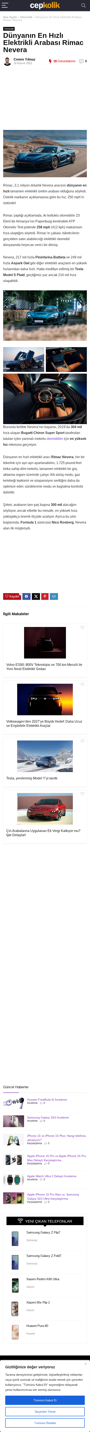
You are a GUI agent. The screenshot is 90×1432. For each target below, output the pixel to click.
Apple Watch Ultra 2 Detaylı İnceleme (51, 1176)
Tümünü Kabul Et (45, 1400)
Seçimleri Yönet (45, 1411)
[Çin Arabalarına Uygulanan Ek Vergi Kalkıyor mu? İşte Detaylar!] (45, 809)
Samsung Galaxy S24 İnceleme (48, 1117)
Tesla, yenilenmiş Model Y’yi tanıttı (31, 778)
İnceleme (32, 1102)
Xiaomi (30, 1286)
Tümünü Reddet (45, 1423)
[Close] (85, 1363)
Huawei (30, 1333)
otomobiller (55, 438)
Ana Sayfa (10, 17)
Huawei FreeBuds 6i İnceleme (47, 1099)
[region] (45, 1396)
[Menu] (5, 5)
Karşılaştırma (34, 1143)
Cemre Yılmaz (24, 59)
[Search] (83, 5)
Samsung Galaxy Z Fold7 (43, 1255)
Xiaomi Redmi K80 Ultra (42, 1279)
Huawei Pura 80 (37, 1326)
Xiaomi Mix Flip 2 (38, 1302)
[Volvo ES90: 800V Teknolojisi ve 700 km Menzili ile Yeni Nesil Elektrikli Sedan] (45, 642)
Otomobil (26, 17)
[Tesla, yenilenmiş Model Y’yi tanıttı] (45, 756)
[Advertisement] (49, 101)
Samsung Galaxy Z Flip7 (43, 1232)
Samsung (31, 1240)
